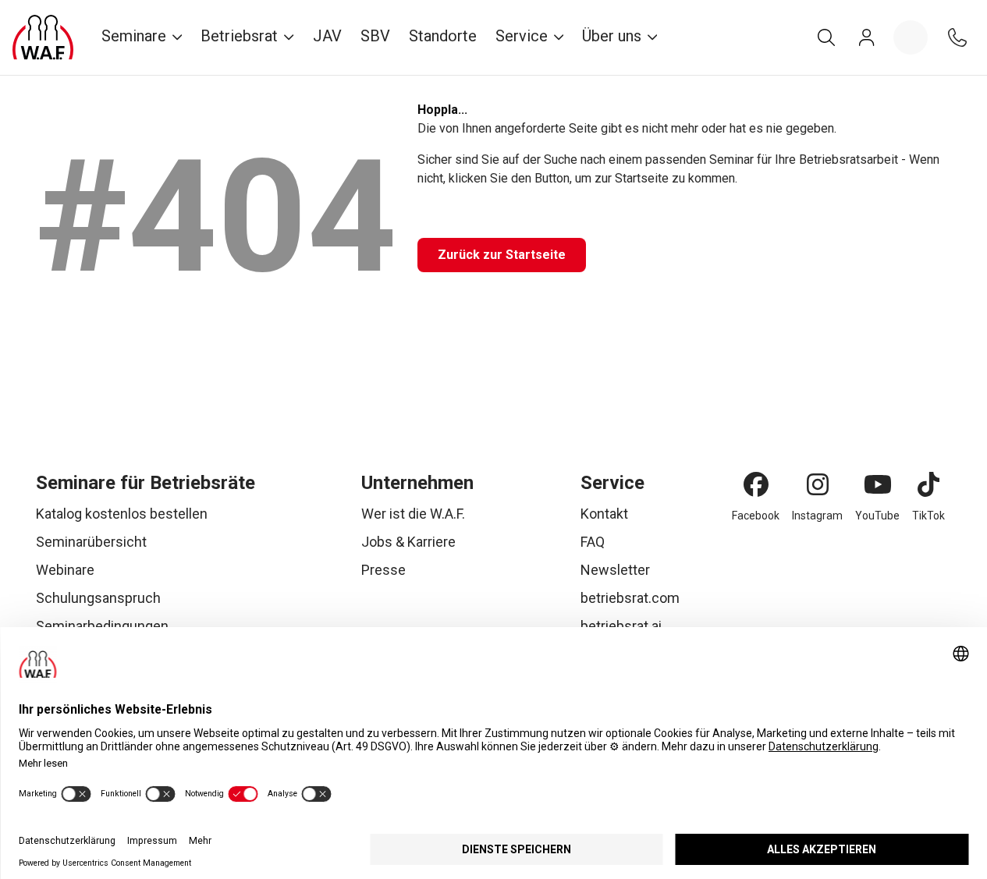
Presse (383, 570)
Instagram (817, 515)
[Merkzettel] (910, 37)
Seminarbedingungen (102, 626)
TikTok (928, 515)
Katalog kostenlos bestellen (122, 513)
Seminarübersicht (91, 541)
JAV (327, 36)
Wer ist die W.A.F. (413, 513)
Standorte (443, 36)
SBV (375, 36)
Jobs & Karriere (408, 541)
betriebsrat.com (630, 598)
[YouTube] (877, 484)
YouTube (877, 515)
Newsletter (615, 570)
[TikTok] (928, 484)
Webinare (65, 570)
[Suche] (826, 37)
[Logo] (42, 37)
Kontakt (604, 513)
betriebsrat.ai (621, 626)
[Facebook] (756, 484)
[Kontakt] (957, 37)
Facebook (755, 515)
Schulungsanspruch (98, 598)
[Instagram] (817, 484)
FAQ (592, 541)
